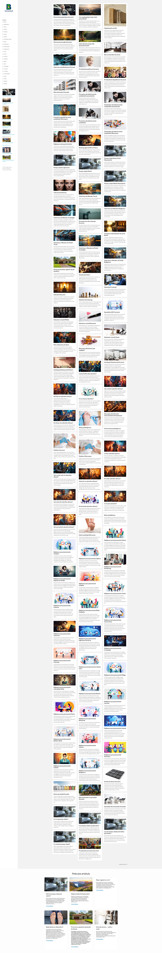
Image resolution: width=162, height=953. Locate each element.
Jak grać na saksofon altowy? (88, 481)
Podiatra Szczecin (59, 450)
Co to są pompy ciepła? (61, 819)
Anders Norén (8, 169)
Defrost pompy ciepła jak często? (8, 134)
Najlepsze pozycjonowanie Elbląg (114, 675)
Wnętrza (5, 81)
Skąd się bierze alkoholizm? (7, 153)
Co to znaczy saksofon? (86, 399)
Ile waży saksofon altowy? (112, 478)
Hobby (5, 34)
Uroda (5, 76)
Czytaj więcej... (49, 906)
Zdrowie (5, 83)
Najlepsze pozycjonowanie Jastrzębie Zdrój (62, 688)
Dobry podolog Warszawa (87, 535)
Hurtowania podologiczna (112, 428)
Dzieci (5, 26)
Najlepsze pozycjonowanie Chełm (115, 593)
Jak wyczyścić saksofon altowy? (64, 527)
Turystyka (6, 71)
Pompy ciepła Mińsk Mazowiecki (114, 183)
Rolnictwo (6, 58)
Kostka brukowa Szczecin (112, 781)
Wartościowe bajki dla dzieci (8, 119)
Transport (6, 68)
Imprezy (5, 36)
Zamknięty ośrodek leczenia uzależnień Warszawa (113, 132)
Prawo (5, 53)
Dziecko (5, 29)
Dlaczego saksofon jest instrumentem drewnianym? (113, 414)
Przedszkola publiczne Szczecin (89, 69)
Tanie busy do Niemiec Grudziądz (64, 218)
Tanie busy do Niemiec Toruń (88, 196)
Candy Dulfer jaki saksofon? (88, 374)
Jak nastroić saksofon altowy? (63, 502)
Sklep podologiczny (85, 427)
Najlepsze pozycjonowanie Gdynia (115, 728)
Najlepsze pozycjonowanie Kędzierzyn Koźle (62, 579)
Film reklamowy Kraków (61, 345)
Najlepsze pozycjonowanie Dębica (90, 558)
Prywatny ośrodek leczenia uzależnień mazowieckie (87, 95)
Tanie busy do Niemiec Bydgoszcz (114, 208)
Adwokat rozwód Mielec (61, 320)
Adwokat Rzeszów (59, 295)
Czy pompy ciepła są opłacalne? (89, 826)
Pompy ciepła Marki (85, 171)
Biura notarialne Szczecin (112, 55)
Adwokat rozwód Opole (111, 337)
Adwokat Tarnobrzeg (85, 300)
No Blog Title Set (9, 167)
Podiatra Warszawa (85, 456)
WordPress (8, 168)
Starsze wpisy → (123, 864)
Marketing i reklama (7, 39)
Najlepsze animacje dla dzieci (63, 144)
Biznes (5, 21)
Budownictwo (6, 24)
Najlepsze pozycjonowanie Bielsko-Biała (62, 740)
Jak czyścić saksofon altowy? (113, 389)
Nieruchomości (6, 46)
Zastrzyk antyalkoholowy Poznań (64, 67)
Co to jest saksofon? (110, 503)
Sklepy (5, 61)
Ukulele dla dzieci (84, 275)
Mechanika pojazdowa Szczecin (8, 96)
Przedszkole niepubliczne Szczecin (115, 80)
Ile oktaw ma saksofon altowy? (63, 423)
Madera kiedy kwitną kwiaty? (8, 142)
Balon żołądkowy (109, 515)
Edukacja (5, 31)
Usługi (5, 78)
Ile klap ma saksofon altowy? (63, 396)
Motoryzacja (6, 44)
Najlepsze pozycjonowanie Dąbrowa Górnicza (87, 639)
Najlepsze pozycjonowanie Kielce (64, 714)
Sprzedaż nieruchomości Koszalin (115, 806)
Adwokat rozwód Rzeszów (87, 323)
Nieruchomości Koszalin (61, 92)
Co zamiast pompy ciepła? (62, 844)
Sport (5, 63)
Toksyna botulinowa (60, 192)
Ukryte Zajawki (7, 73)
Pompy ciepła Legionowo (62, 167)
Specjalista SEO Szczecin (112, 312)
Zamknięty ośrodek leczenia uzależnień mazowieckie (113, 105)
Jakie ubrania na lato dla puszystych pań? (7, 127)
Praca (5, 51)
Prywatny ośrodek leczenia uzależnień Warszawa (62, 118)
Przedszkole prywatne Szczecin (89, 851)
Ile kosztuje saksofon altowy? (88, 506)
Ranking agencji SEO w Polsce (88, 148)
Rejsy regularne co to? (6, 145)
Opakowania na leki (6, 112)
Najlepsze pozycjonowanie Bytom (89, 693)
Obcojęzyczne (6, 49)
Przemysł (5, 56)
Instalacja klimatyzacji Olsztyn (63, 370)
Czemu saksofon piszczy (112, 453)
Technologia (6, 66)
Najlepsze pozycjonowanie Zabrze (115, 540)
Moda (5, 41)
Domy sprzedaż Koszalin (61, 794)
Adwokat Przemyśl (110, 287)
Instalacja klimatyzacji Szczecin (114, 362)
